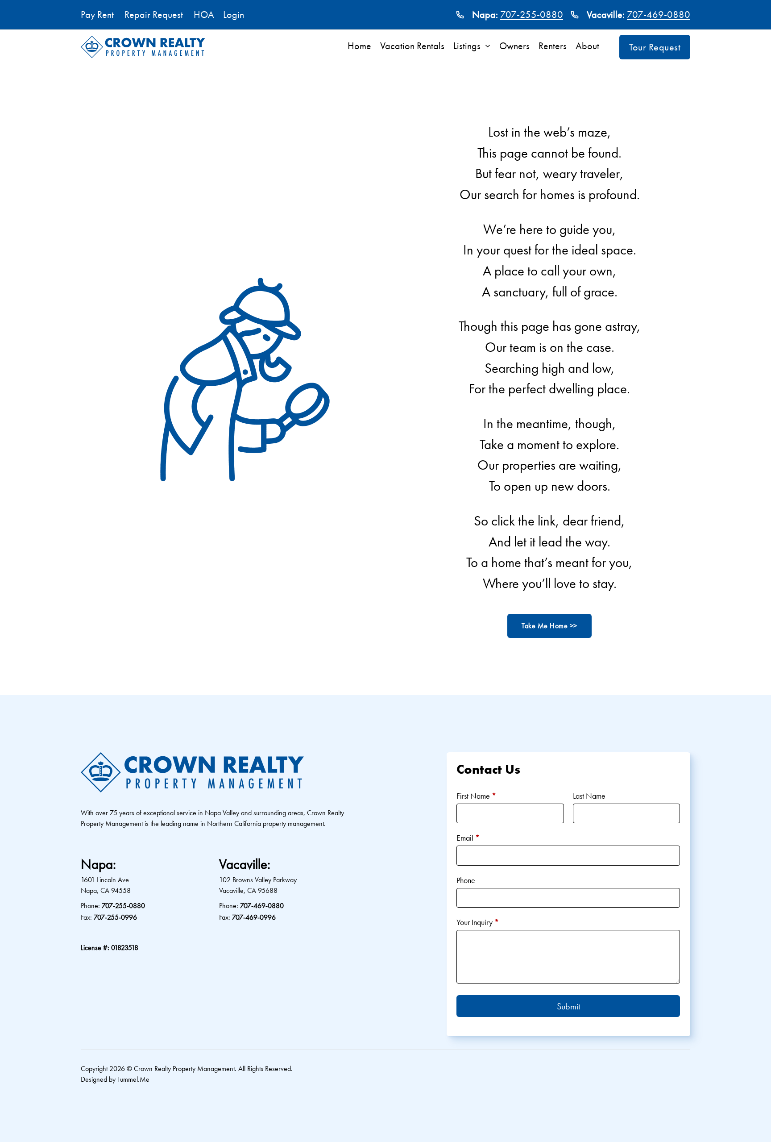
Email (468, 838)
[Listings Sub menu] (490, 46)
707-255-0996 (115, 917)
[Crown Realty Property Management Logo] (143, 47)
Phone (465, 880)
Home (359, 45)
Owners (514, 45)
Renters (553, 45)
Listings (467, 45)
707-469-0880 (658, 14)
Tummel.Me (133, 1079)
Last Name (589, 796)
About (587, 45)
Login (233, 14)
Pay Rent (97, 14)
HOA (204, 14)
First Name (476, 796)
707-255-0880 (531, 14)
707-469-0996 (254, 917)
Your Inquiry (477, 922)
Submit (568, 1006)
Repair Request (153, 14)
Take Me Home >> (549, 625)
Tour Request (654, 47)
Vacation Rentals (412, 45)
